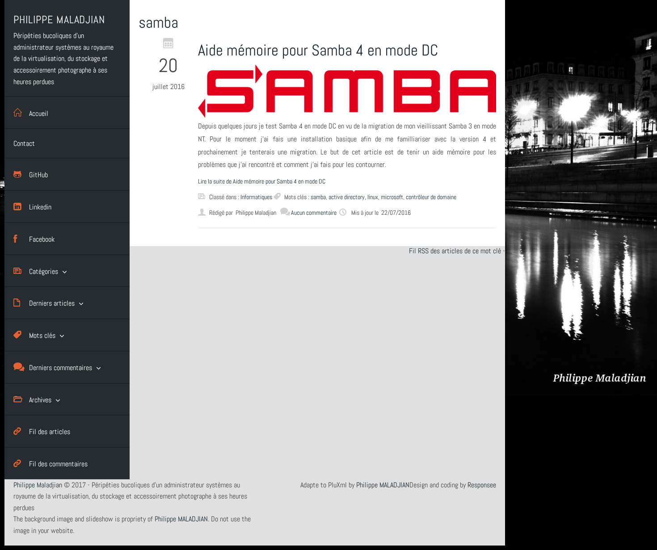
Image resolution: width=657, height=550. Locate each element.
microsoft (392, 197)
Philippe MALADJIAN (382, 485)
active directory (346, 197)
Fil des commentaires (58, 464)
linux (372, 197)
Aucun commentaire (314, 213)
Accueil (38, 113)
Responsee (481, 485)
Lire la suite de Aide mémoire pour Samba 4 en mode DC (261, 181)
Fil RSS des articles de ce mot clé (455, 251)
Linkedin (40, 207)
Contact (24, 143)
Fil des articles (49, 431)
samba (318, 197)
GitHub (38, 174)
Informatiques (256, 197)
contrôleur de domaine (431, 197)
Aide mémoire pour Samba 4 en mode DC (318, 50)
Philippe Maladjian (37, 485)
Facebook (42, 239)
